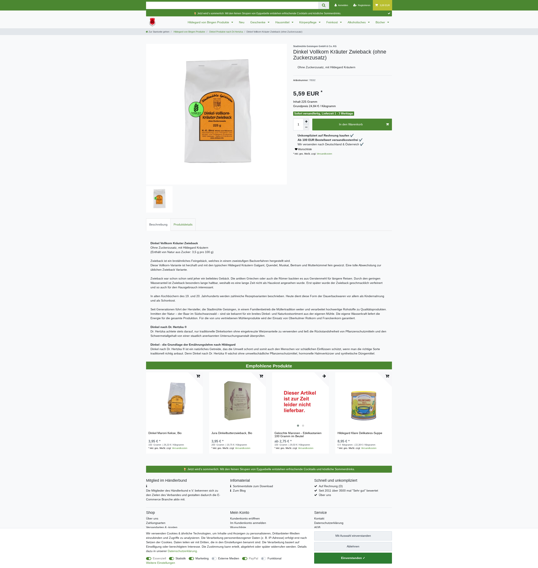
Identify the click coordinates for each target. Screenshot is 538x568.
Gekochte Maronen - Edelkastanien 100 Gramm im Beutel (298, 435)
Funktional (274, 558)
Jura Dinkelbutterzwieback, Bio (231, 433)
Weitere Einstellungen (160, 562)
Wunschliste (304, 149)
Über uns (325, 495)
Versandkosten (324, 153)
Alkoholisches (357, 22)
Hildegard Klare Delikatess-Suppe (360, 433)
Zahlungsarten (155, 523)
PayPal (253, 558)
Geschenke (258, 22)
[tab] (158, 224)
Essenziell (159, 558)
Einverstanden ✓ (353, 558)
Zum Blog (239, 490)
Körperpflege (308, 22)
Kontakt (319, 518)
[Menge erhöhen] (306, 122)
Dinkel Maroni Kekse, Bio (165, 433)
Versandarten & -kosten (161, 527)
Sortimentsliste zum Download (253, 486)
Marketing (202, 558)
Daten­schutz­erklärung (182, 551)
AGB (317, 527)
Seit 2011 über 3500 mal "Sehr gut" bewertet (348, 490)
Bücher (381, 22)
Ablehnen (353, 546)
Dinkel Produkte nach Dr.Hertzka (226, 31)
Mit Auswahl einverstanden (353, 535)
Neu (241, 22)
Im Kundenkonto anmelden (248, 523)
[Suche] (323, 5)
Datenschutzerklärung (328, 523)
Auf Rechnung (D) (331, 486)
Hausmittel (282, 22)
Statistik (180, 558)
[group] (300, 400)
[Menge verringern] (306, 127)
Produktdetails (183, 224)
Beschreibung (158, 224)
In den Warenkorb (351, 124)
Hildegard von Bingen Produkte (209, 22)
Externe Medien (228, 558)
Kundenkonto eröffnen (245, 518)
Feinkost (332, 22)
